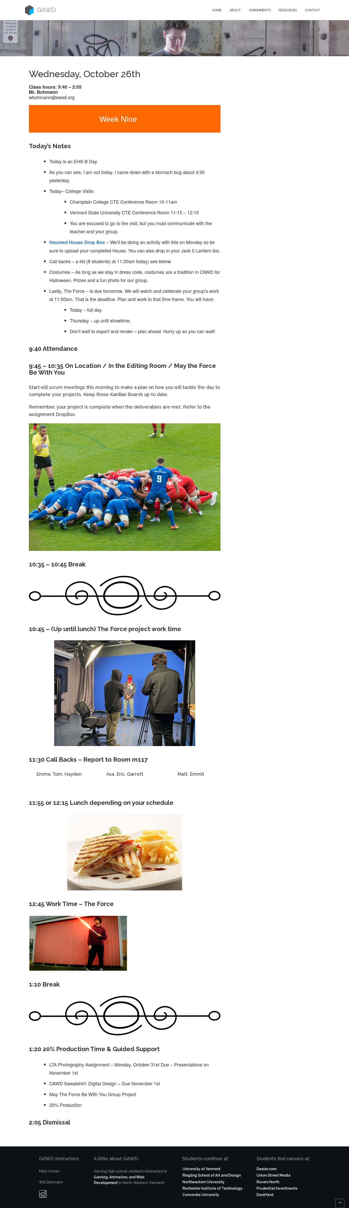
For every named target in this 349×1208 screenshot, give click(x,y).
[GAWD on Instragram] (43, 1195)
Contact (312, 10)
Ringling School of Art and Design (211, 1175)
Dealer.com (266, 1169)
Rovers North (268, 1182)
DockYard (265, 1195)
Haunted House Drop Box (77, 242)
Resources (287, 10)
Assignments (259, 10)
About (235, 10)
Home (216, 10)
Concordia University (200, 1195)
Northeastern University (203, 1182)
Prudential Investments (277, 1188)
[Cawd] (29, 10)
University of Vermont (201, 1169)
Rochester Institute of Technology (212, 1188)
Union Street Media (273, 1175)
